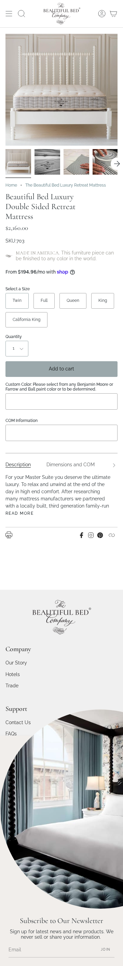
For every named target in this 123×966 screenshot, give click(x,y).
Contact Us (18, 722)
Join (105, 949)
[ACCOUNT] (102, 13)
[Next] (117, 164)
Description (18, 464)
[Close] (112, 746)
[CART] (113, 13)
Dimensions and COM (70, 464)
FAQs (11, 733)
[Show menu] (9, 13)
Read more (19, 513)
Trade (11, 685)
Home (11, 185)
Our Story (16, 662)
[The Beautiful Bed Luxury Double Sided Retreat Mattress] (18, 162)
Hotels (12, 674)
